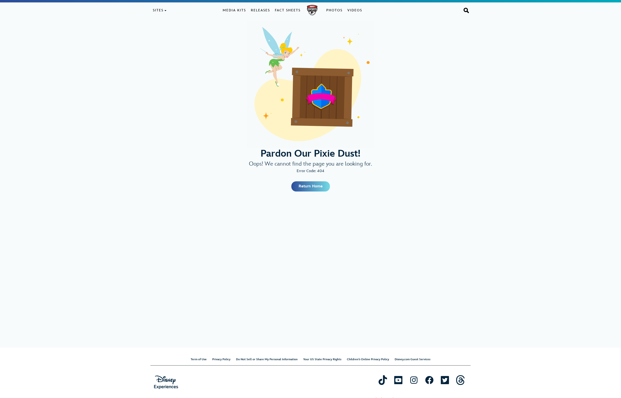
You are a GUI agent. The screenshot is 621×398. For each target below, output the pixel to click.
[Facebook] (429, 380)
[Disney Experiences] (166, 382)
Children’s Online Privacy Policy (368, 359)
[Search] (466, 10)
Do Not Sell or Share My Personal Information (267, 359)
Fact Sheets (288, 10)
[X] (445, 380)
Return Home (311, 186)
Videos (354, 10)
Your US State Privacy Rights (322, 359)
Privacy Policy (221, 359)
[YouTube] (398, 380)
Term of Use (199, 359)
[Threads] (460, 380)
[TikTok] (383, 380)
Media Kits (234, 10)
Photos (334, 10)
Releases (260, 10)
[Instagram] (414, 380)
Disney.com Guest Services (412, 359)
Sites (158, 10)
